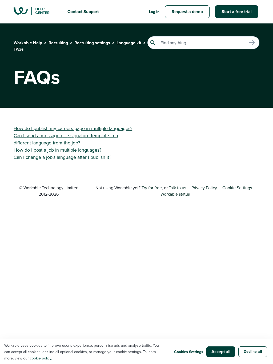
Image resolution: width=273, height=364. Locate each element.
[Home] (36, 12)
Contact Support (83, 12)
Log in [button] (154, 11)
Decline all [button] (253, 351)
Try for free (152, 188)
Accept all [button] (220, 352)
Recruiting (58, 43)
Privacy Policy (204, 188)
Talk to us (177, 188)
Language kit (129, 43)
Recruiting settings (92, 43)
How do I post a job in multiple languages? (57, 150)
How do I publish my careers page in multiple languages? (73, 128)
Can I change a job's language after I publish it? (62, 157)
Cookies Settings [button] (188, 351)
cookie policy (40, 358)
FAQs (19, 49)
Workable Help (28, 43)
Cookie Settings (237, 188)
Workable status (175, 194)
